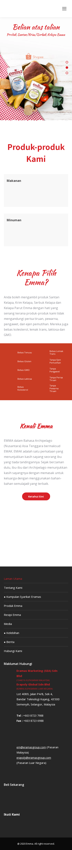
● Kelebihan (11, 633)
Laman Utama (13, 579)
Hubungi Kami (13, 651)
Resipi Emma (12, 615)
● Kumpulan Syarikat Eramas (22, 597)
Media (8, 624)
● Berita (9, 642)
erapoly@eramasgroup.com (34, 757)
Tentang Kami (13, 588)
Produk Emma (13, 606)
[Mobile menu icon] (64, 8)
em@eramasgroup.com (31, 747)
